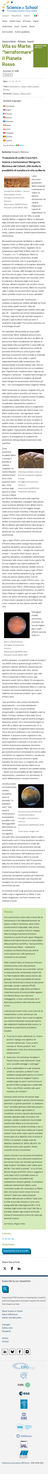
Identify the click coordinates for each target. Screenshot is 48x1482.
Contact (5, 15)
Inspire (36, 21)
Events (24, 26)
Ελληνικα (9, 121)
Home (4, 21)
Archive (5, 1338)
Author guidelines (22, 31)
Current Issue (15, 21)
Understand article (41, 46)
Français (8, 113)
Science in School (9, 41)
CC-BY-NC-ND (8, 1238)
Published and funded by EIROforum (16, 1463)
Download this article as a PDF (16, 1250)
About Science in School (12, 1311)
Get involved (7, 31)
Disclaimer (6, 1331)
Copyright (6, 1324)
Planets (16, 93)
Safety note (7, 1327)
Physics (6, 89)
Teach (16, 26)
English (8, 109)
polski (7, 129)
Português (9, 133)
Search (27, 15)
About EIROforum (10, 1314)
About (32, 26)
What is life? (25, 93)
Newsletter (16, 15)
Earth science (33, 86)
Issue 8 (30, 41)
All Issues (27, 21)
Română (8, 136)
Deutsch (8, 117)
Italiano (8, 125)
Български (9, 106)
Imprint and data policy (12, 1317)
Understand (7, 26)
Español (8, 140)
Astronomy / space (18, 86)
